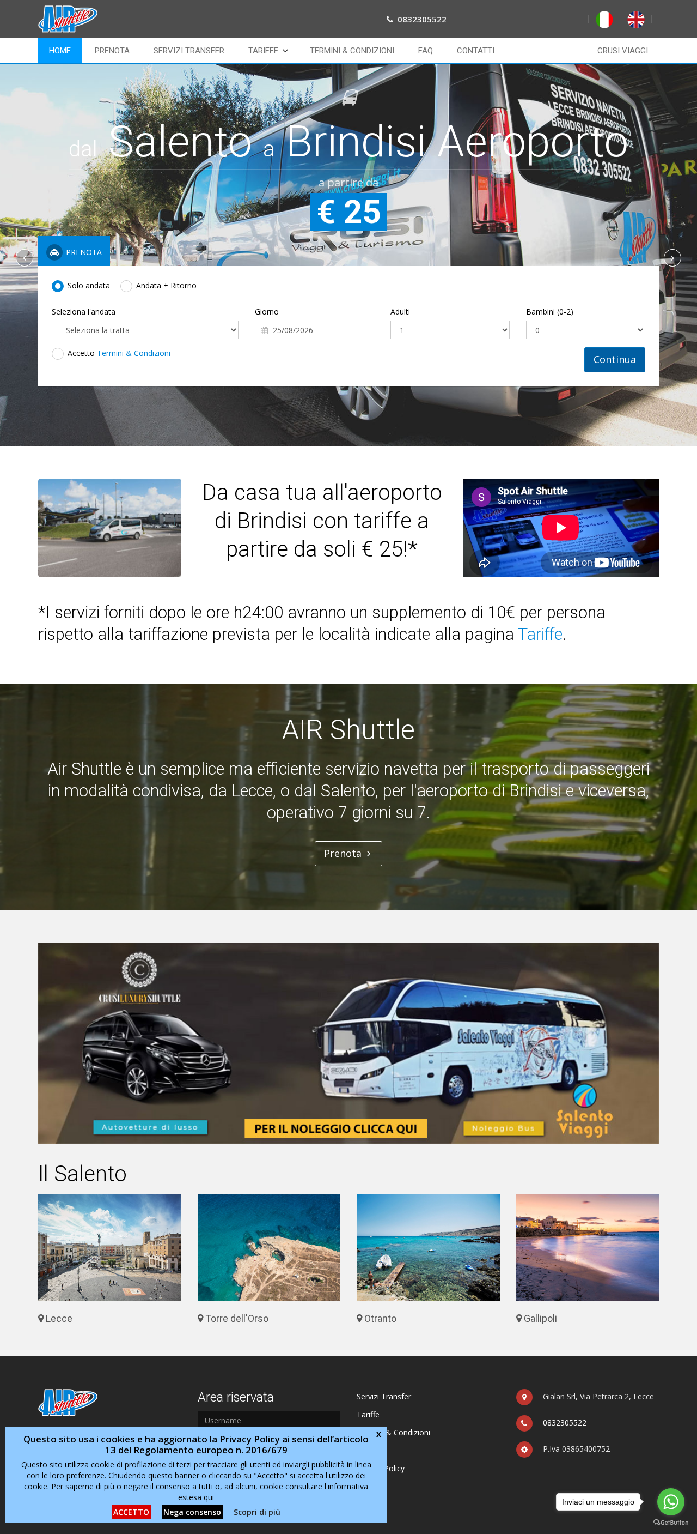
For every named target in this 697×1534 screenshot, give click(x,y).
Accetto (119, 353)
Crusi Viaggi (622, 51)
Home (60, 51)
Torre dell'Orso (235, 1318)
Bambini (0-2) (549, 311)
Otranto (379, 1318)
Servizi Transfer (189, 51)
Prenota (112, 51)
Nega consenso (192, 1512)
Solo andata (89, 285)
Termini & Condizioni (352, 51)
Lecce (58, 1318)
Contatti (475, 51)
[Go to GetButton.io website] (670, 1522)
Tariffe (263, 51)
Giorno (267, 311)
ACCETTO (131, 1512)
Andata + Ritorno (166, 285)
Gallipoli (539, 1318)
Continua (615, 359)
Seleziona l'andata (83, 311)
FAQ (425, 51)
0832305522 (564, 1422)
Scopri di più (257, 1512)
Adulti (400, 311)
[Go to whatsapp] (670, 1501)
